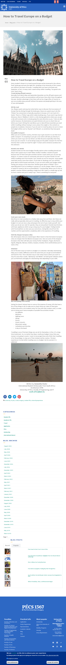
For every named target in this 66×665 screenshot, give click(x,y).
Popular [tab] (16, 545)
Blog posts (12, 22)
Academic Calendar (25, 629)
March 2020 (7, 518)
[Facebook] (5, 396)
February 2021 (8, 491)
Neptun (3, 1)
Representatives (24, 626)
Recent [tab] (7, 545)
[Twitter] (14, 396)
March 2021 (7, 488)
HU (55, 1)
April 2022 (7, 473)
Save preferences (12, 662)
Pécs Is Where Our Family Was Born (37, 562)
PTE (30, 1)
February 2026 (8, 458)
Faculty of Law (8, 642)
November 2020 (8, 500)
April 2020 (7, 515)
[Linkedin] (10, 396)
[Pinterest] (19, 396)
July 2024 (7, 467)
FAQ (21, 634)
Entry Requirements (41, 632)
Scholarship (39, 622)
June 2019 (7, 527)
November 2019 (8, 524)
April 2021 (7, 485)
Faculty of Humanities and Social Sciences (10, 639)
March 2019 (7, 533)
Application (23, 622)
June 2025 (7, 461)
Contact (22, 636)
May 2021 (7, 482)
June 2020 (7, 509)
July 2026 (7, 449)
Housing (38, 630)
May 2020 (7, 512)
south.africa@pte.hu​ (37, 392)
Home (6, 22)
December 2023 (8, 470)
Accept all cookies (52, 662)
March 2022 (7, 476)
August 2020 (8, 503)
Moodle (24, 1)
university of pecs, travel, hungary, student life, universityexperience (24, 400)
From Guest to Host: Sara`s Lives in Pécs (38, 549)
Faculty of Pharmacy (9, 647)
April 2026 (7, 455)
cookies (14, 653)
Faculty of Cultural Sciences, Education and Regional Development (10, 627)
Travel (12, 77)
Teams (19, 1)
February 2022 (8, 479)
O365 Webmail (11, 1)
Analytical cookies (13, 658)
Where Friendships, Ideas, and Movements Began (40, 581)
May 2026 (7, 452)
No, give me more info (52, 655)
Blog (21, 631)
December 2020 (8, 497)
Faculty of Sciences (9, 649)
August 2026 (8, 446)
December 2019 (8, 521)
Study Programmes (25, 624)
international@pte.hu (58, 635)
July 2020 (7, 506)
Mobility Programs (41, 628)
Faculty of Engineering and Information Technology (10, 631)
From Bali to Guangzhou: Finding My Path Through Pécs (41, 568)
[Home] (14, 7)
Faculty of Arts (8, 644)
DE (57, 1)
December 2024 (8, 464)
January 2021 (8, 494)
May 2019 (7, 530)
